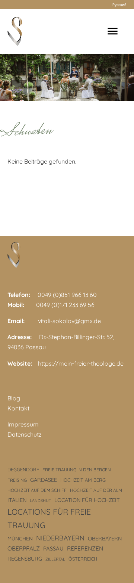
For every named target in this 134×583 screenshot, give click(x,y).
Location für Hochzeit (87, 500)
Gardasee (43, 480)
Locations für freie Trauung (49, 518)
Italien (16, 500)
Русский (119, 4)
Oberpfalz (23, 548)
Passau (53, 548)
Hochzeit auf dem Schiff (37, 490)
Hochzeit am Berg (83, 480)
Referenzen (85, 548)
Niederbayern (60, 538)
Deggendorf (23, 469)
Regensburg (24, 558)
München (20, 538)
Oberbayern (105, 538)
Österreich (82, 559)
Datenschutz (24, 434)
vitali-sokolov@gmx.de (69, 321)
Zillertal (55, 559)
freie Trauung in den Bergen (76, 469)
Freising (17, 480)
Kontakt (18, 408)
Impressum (23, 424)
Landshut (40, 500)
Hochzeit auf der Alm (96, 490)
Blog (13, 398)
